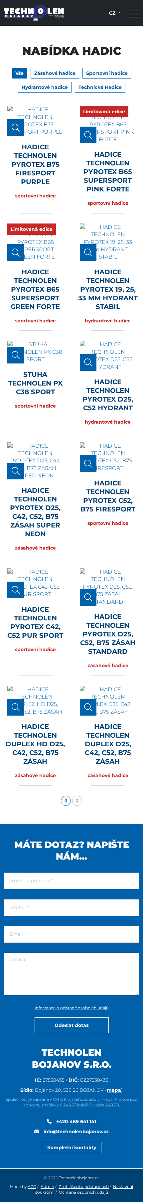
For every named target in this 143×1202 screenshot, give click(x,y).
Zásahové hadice (54, 73)
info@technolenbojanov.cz (75, 1132)
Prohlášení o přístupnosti (84, 1186)
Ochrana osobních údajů (83, 1192)
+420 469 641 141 (75, 1121)
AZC (32, 1186)
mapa (114, 1090)
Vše (19, 73)
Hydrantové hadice (45, 87)
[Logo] (34, 13)
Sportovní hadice (107, 73)
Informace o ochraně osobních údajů (72, 1007)
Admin (47, 1186)
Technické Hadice (100, 87)
